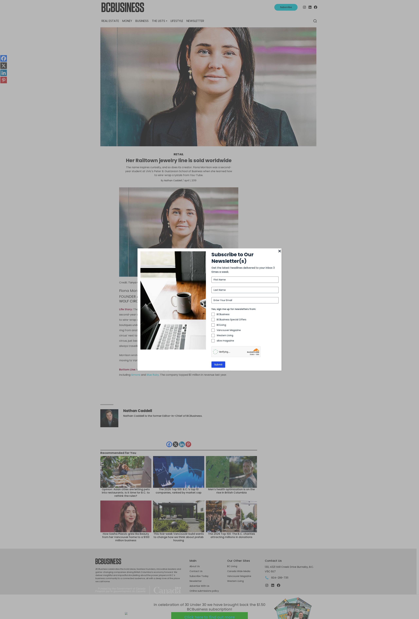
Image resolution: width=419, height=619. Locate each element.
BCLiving (221, 325)
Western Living (225, 335)
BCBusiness (223, 314)
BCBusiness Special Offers (231, 319)
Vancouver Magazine (229, 330)
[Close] (280, 251)
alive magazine (225, 340)
